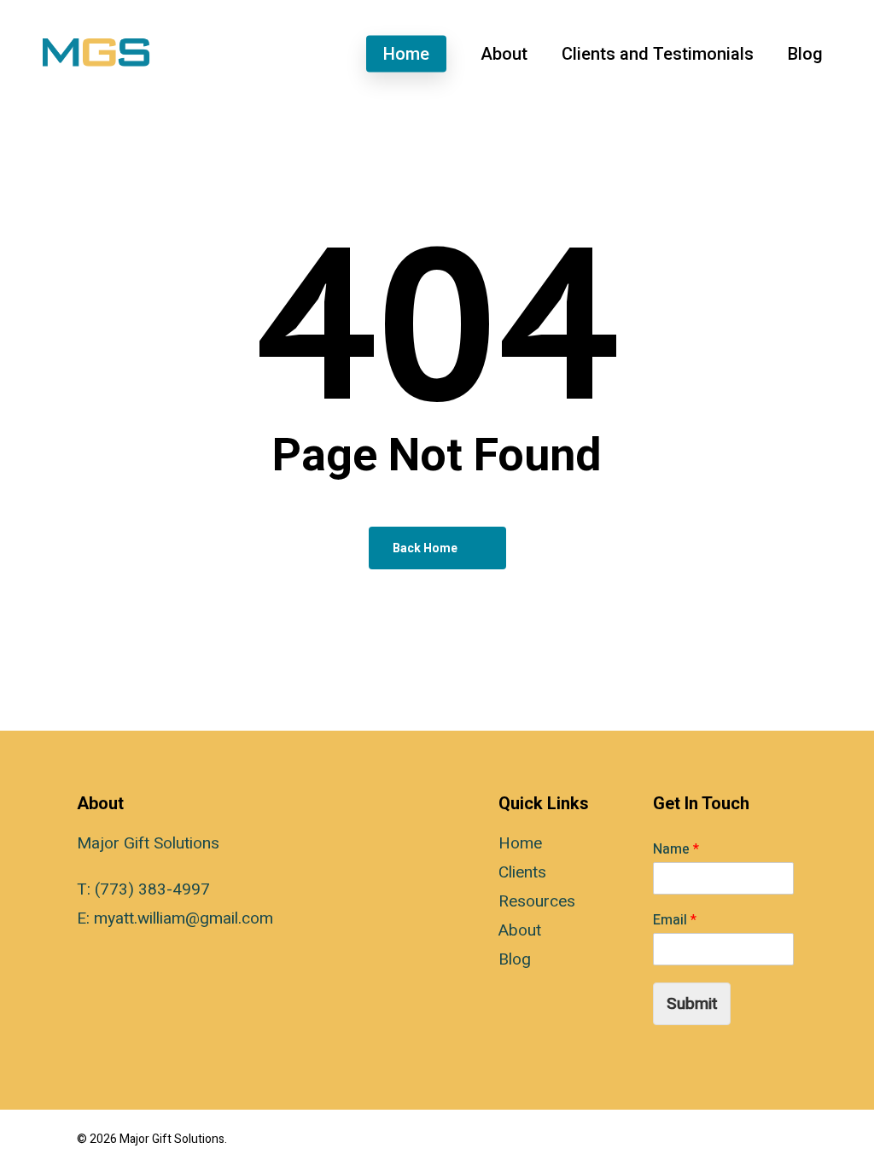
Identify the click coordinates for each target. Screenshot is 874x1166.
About (519, 930)
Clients (522, 872)
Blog (514, 959)
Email (674, 921)
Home (520, 843)
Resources (536, 901)
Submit (692, 1004)
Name (676, 850)
